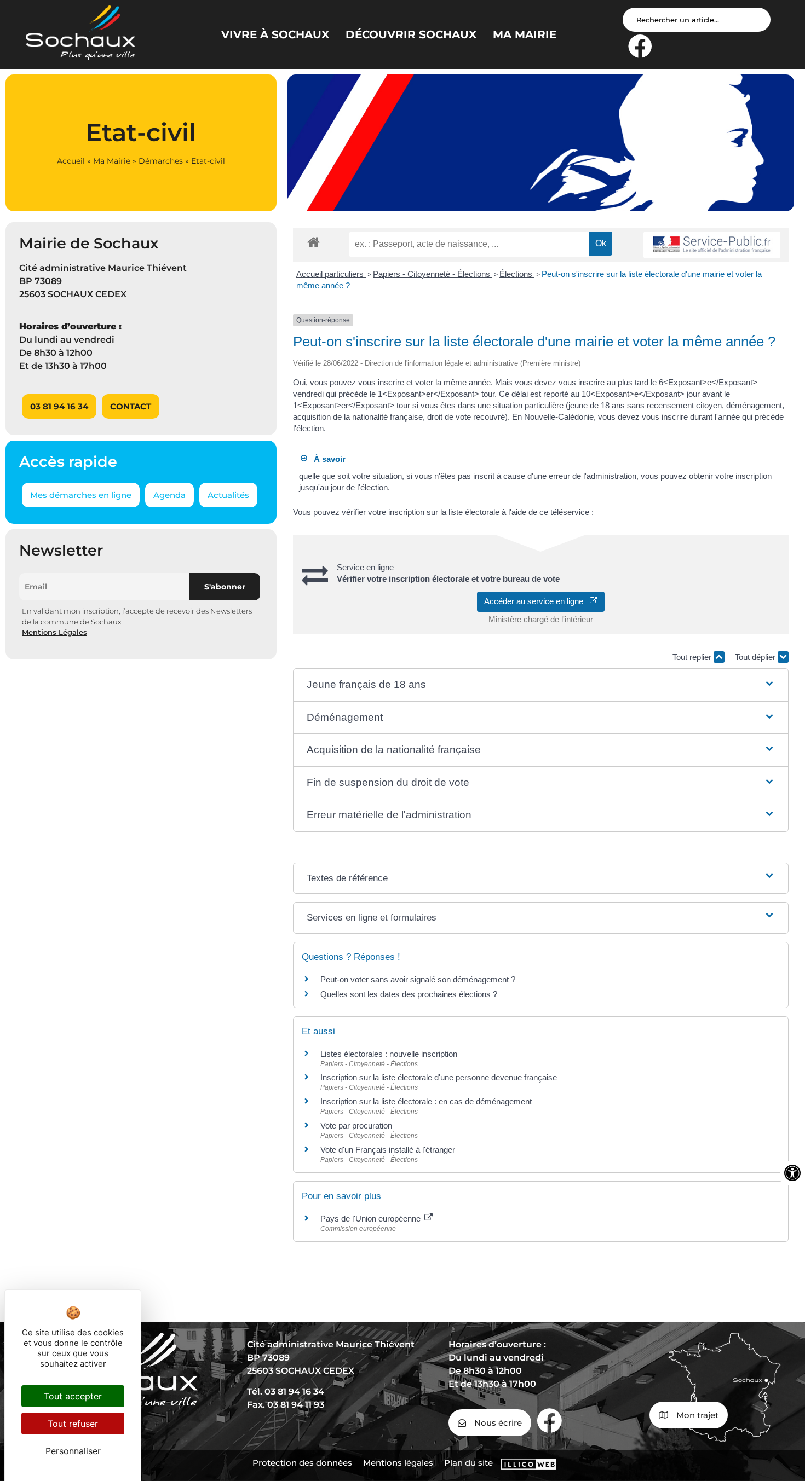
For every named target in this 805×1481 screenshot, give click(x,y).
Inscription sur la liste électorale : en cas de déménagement (426, 1101)
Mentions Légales (54, 632)
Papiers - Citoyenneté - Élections (432, 274)
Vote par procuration (356, 1125)
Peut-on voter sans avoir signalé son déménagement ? (417, 979)
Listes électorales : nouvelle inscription (388, 1053)
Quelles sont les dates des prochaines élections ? (408, 994)
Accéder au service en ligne (537, 601)
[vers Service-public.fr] (711, 245)
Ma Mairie (111, 161)
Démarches (161, 161)
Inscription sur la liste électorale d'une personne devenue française (438, 1077)
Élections (516, 274)
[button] (541, 685)
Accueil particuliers (331, 274)
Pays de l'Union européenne (371, 1218)
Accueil (71, 161)
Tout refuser (73, 1423)
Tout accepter (73, 1396)
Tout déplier (756, 657)
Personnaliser (73, 1450)
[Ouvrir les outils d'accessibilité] (792, 1173)
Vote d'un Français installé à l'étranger (387, 1149)
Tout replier (693, 657)
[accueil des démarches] (313, 242)
